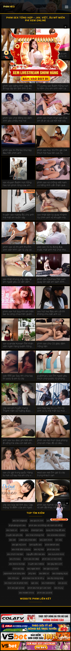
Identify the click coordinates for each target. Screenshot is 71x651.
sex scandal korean (56, 535)
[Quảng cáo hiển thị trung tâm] (36, 56)
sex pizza (62, 583)
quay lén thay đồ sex (55, 530)
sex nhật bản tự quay (21, 549)
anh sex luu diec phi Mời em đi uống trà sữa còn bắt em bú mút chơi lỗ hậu (17, 441)
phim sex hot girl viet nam (39, 588)
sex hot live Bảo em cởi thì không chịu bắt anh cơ (51, 312)
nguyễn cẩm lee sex (36, 554)
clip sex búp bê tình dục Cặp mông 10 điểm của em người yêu (18, 506)
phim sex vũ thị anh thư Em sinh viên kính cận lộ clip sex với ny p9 (18, 248)
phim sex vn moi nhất (51, 559)
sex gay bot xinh (54, 564)
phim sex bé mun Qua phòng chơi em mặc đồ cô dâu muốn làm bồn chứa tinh (52, 441)
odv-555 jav (13, 578)
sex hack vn (11, 530)
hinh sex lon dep (31, 559)
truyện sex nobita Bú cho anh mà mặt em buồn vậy (18, 216)
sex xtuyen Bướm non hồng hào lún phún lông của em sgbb (17, 184)
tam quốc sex (35, 544)
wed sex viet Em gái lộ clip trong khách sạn (51, 474)
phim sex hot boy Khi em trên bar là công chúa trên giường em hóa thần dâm (18, 313)
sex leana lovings (17, 564)
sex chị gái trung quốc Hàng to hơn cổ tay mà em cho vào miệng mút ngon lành (18, 474)
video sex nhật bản (27, 540)
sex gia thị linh (36, 520)
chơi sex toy (18, 568)
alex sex (24, 530)
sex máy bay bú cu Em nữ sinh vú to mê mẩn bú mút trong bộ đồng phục (51, 409)
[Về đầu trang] (64, 647)
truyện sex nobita (36, 564)
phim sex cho (53, 549)
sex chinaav (15, 559)
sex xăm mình (46, 540)
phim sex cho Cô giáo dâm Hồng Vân (51, 345)
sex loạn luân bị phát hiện (16, 583)
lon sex (58, 540)
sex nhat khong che (35, 535)
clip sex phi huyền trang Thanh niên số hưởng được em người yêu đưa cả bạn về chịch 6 (17, 409)
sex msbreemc (48, 583)
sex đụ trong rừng (55, 578)
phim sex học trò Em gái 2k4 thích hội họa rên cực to (52, 151)
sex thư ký (58, 588)
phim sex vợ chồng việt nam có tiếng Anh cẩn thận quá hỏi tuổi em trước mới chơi (52, 184)
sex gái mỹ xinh (19, 544)
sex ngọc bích (33, 568)
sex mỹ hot (39, 549)
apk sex (34, 583)
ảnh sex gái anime (16, 588)
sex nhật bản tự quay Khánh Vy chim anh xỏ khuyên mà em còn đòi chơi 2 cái (52, 216)
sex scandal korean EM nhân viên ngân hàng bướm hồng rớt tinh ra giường (18, 345)
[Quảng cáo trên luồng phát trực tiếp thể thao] (35, 645)
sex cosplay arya (60, 573)
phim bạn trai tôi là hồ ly (33, 578)
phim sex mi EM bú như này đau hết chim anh (17, 151)
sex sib (12, 540)
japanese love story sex (14, 573)
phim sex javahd (44, 592)
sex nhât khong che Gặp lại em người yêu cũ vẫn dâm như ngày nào (17, 280)
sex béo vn (44, 573)
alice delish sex (52, 544)
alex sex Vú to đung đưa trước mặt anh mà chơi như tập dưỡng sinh (51, 248)
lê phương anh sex (17, 525)
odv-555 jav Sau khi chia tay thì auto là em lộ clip (18, 377)
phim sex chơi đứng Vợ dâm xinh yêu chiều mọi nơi (17, 119)
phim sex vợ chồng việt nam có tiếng (45, 525)
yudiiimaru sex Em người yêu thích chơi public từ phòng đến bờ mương (52, 377)
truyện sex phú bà (14, 535)
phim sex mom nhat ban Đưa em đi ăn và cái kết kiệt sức (52, 119)
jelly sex (32, 573)
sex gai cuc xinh (50, 568)
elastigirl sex (37, 530)
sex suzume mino (56, 554)
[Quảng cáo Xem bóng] (35, 618)
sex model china (26, 592)
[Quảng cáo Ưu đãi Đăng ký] (35, 627)
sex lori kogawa (20, 520)
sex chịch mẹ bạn (15, 554)
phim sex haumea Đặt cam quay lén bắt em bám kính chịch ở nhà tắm (51, 280)
